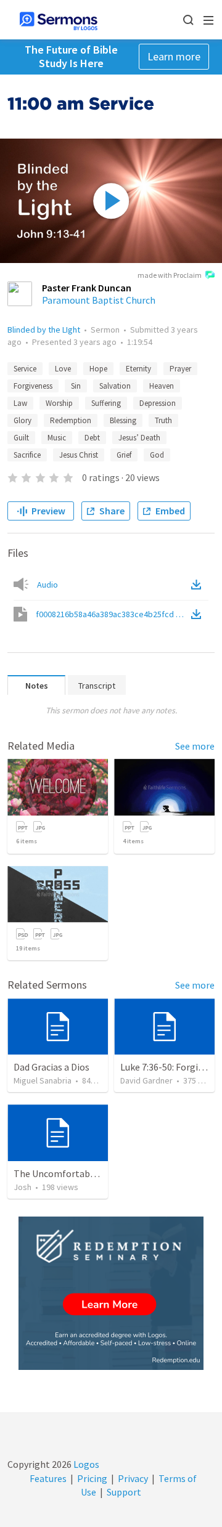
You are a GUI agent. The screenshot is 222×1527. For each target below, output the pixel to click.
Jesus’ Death (139, 437)
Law (20, 403)
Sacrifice (27, 455)
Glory (22, 420)
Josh (22, 1187)
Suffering (106, 403)
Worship (59, 403)
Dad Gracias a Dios (51, 1067)
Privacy (133, 1478)
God (157, 455)
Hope (98, 368)
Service (25, 368)
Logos (85, 1464)
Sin (76, 386)
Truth (163, 420)
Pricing (92, 1478)
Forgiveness (33, 386)
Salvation (115, 386)
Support (124, 1492)
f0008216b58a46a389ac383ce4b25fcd (112, 614)
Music (56, 437)
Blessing (123, 420)
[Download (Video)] (198, 614)
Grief (124, 455)
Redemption (70, 420)
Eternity (138, 368)
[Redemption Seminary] (111, 1293)
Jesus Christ (78, 455)
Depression (157, 403)
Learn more (173, 56)
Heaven (161, 386)
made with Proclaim (170, 275)
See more (195, 746)
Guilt (21, 437)
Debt (92, 437)
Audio (47, 584)
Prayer (180, 368)
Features (48, 1478)
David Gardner (146, 1080)
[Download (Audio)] (198, 584)
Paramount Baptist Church (98, 300)
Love (63, 368)
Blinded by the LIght (43, 329)
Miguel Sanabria (43, 1080)
